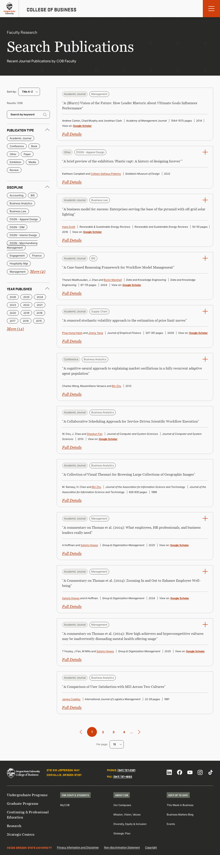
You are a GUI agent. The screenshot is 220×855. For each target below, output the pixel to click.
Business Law (18, 211)
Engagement (17, 255)
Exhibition (15, 162)
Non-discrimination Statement (122, 847)
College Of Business (51, 9)
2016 (26, 320)
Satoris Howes (89, 545)
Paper (27, 154)
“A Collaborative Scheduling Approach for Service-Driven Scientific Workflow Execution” (130, 421)
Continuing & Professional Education (28, 814)
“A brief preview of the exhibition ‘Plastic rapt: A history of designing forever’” (122, 161)
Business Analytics (21, 203)
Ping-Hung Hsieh (72, 332)
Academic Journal (20, 138)
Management (18, 271)
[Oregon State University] (9, 8)
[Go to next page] (139, 732)
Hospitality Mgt (19, 263)
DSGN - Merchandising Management (22, 245)
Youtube (189, 772)
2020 (13, 313)
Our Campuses (122, 805)
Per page (101, 744)
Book (34, 146)
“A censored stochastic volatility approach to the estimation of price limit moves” (124, 320)
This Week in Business (180, 805)
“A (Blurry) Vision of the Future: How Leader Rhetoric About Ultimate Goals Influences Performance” (129, 105)
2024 (40, 297)
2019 (26, 313)
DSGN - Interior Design (23, 235)
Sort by (11, 91)
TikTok (210, 772)
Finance (37, 255)
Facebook (179, 772)
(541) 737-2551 (126, 770)
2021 (40, 305)
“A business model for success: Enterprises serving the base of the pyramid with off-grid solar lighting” (133, 211)
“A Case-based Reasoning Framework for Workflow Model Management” (118, 267)
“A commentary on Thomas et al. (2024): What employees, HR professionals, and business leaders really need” (131, 529)
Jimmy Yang (95, 332)
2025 (26, 297)
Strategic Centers (20, 834)
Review (14, 170)
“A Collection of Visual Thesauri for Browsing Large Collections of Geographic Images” (128, 474)
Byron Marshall (113, 279)
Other (13, 154)
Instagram (200, 772)
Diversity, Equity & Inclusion (130, 824)
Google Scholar (82, 125)
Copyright (151, 847)
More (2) (37, 271)
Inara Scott (68, 226)
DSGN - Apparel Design (24, 219)
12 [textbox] (114, 744)
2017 (12, 320)
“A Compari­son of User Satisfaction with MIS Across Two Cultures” (114, 687)
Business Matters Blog (180, 814)
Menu (211, 8)
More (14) (15, 329)
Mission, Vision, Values (127, 814)
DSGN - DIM (17, 227)
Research (14, 826)
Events (171, 824)
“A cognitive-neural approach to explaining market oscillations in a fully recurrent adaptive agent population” (132, 370)
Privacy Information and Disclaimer (78, 847)
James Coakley (71, 699)
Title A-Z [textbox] (27, 91)
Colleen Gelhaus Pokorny (106, 173)
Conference (17, 146)
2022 (26, 305)
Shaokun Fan (94, 433)
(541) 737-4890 (122, 776)
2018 (39, 313)
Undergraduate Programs (27, 795)
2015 (39, 320)
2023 (13, 305)
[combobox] (29, 92)
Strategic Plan (121, 833)
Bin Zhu (116, 386)
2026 (13, 297)
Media (32, 162)
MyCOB (65, 805)
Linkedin (169, 772)
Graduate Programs (22, 803)
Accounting (16, 195)
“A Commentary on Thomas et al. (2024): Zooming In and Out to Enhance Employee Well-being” (131, 583)
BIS (33, 195)
